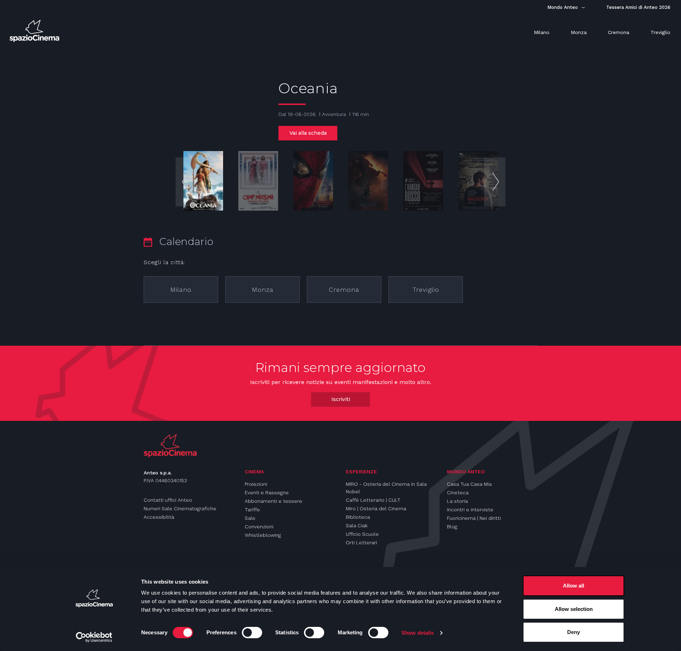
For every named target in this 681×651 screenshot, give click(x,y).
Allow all (573, 586)
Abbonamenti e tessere (273, 501)
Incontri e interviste (470, 509)
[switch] (252, 632)
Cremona (344, 289)
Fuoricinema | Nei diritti (474, 518)
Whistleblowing (263, 535)
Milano (181, 289)
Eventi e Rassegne (267, 492)
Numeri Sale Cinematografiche (180, 508)
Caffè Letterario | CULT (373, 500)
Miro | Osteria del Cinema (376, 508)
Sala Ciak (356, 525)
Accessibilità (159, 517)
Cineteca (458, 492)
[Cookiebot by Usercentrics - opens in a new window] (94, 637)
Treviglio (426, 289)
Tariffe (252, 509)
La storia (457, 501)
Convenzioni (259, 526)
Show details (418, 633)
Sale (250, 518)
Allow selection (574, 609)
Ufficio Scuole (362, 534)
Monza (262, 289)
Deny (573, 632)
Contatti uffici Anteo (168, 500)
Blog (452, 526)
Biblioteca (358, 517)
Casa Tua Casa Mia (469, 484)
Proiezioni (256, 484)
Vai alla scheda (308, 133)
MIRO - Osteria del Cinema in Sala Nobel (386, 487)
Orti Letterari (361, 542)
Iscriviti (340, 399)
